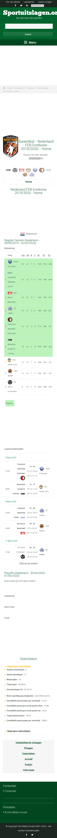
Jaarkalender (29, 2)
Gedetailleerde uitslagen (28, 742)
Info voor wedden (13, 2)
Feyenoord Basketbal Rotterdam (12, 328)
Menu (32, 42)
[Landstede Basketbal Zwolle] (48, 170)
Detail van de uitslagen (28, 563)
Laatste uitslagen (45, 2)
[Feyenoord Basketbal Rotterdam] (42, 170)
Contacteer (10, 791)
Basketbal (19, 88)
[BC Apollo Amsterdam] (15, 170)
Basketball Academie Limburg (12, 349)
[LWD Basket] (25, 174)
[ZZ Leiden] (32, 174)
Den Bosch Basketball (12, 297)
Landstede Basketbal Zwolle (12, 282)
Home (9, 88)
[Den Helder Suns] (28, 170)
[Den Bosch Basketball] (22, 170)
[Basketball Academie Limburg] (8, 170)
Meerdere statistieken (18, 731)
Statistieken (28, 753)
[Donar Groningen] (35, 170)
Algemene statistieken (19, 666)
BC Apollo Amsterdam (12, 386)
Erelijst (28, 764)
